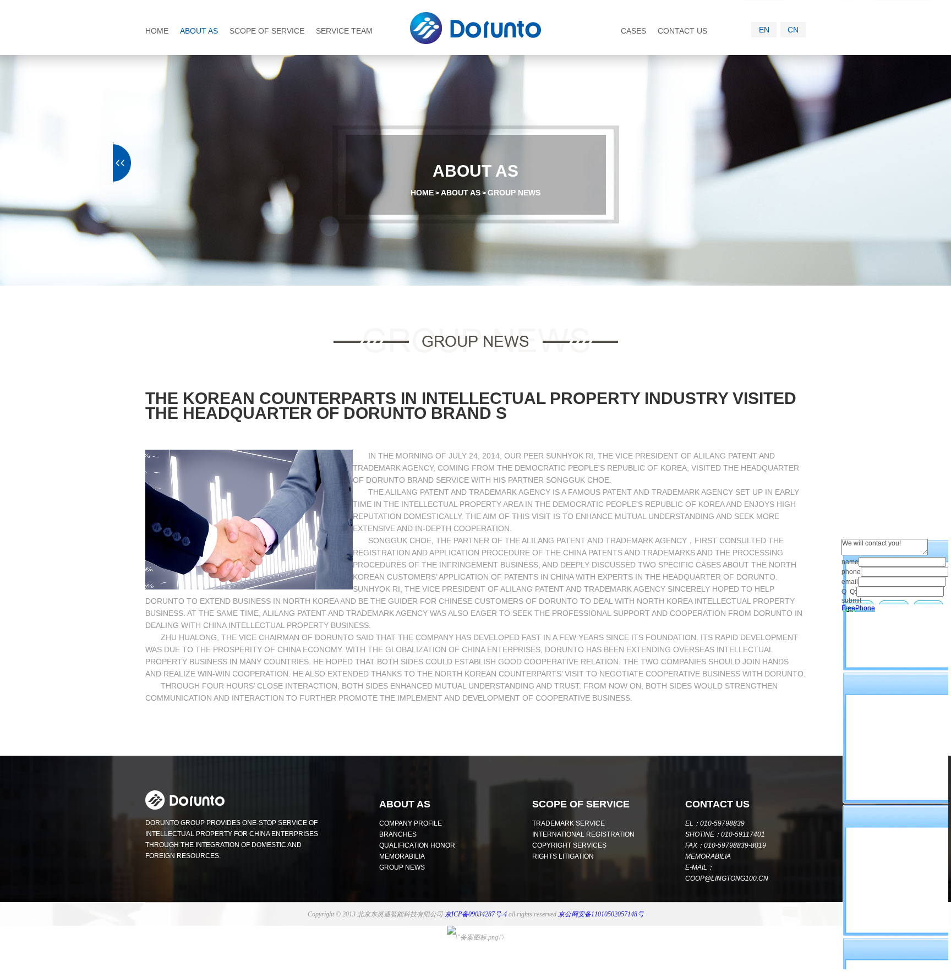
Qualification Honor (417, 845)
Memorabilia (402, 856)
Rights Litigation (563, 856)
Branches (398, 834)
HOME (156, 30)
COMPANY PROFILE (410, 823)
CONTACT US (682, 30)
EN (764, 29)
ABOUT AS (199, 30)
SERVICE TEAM (344, 30)
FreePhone (858, 608)
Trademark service (568, 823)
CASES (633, 30)
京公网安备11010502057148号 (601, 914)
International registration (583, 834)
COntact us (717, 804)
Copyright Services (569, 845)
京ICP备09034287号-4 (476, 914)
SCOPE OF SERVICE (266, 30)
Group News (514, 192)
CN (793, 29)
